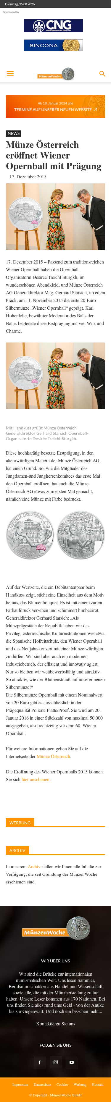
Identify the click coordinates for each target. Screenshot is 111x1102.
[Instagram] (56, 1062)
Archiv (34, 866)
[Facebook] (40, 1063)
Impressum (20, 1084)
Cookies (62, 1084)
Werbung (80, 1084)
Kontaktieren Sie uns (55, 1023)
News (14, 133)
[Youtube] (72, 1063)
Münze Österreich (53, 756)
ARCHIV (17, 850)
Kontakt (97, 1084)
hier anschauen (35, 779)
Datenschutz (42, 1084)
